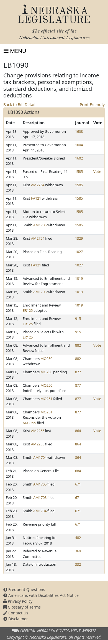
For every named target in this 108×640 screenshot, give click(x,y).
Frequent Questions (26, 589)
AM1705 (40, 224)
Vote (97, 171)
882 (78, 345)
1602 (79, 158)
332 (78, 564)
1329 (79, 238)
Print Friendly (92, 104)
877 (78, 371)
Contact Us (17, 613)
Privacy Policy (19, 601)
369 (78, 550)
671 (78, 484)
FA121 (36, 198)
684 (78, 470)
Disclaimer (17, 618)
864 (78, 430)
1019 (79, 278)
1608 (79, 131)
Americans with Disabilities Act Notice (43, 595)
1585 (79, 171)
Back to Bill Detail (19, 104)
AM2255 (29, 422)
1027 (79, 251)
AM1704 (40, 457)
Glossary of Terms (24, 607)
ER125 (28, 310)
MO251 (46, 398)
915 (78, 318)
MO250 (46, 358)
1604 (79, 144)
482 (78, 537)
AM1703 (40, 291)
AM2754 (37, 184)
